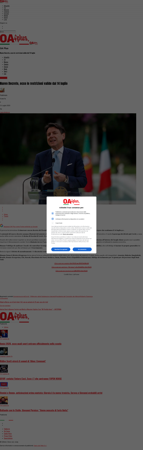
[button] (71, 223)
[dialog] (71, 225)
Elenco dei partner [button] (68, 234)
